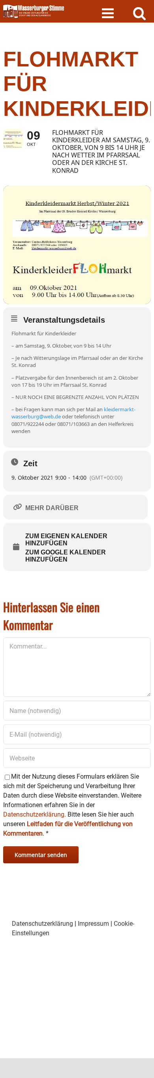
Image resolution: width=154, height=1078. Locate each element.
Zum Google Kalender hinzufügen (65, 556)
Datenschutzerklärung (42, 923)
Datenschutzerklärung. (34, 814)
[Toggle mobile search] (139, 13)
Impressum (93, 923)
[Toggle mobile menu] (109, 13)
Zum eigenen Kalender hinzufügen (66, 540)
